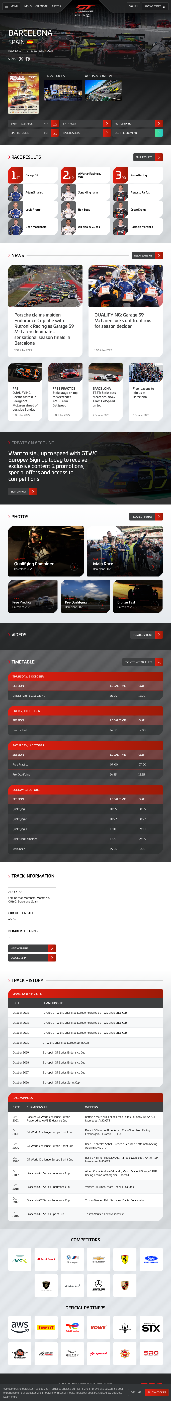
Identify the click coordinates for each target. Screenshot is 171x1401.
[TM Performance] (19, 1353)
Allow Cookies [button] (157, 1392)
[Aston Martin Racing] (19, 1259)
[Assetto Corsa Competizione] (46, 1353)
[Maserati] (124, 1327)
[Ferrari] (124, 1259)
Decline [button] (136, 1392)
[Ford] (151, 1259)
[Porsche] (124, 1285)
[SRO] (151, 1353)
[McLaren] (72, 1285)
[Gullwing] (72, 1353)
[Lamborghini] (46, 1285)
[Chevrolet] (98, 1259)
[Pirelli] (46, 1327)
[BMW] (72, 1259)
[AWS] (19, 1327)
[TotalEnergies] (72, 1327)
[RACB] (124, 1353)
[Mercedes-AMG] (98, 1285)
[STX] (151, 1327)
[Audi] (46, 1259)
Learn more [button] (10, 1396)
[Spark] (98, 1353)
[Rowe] (98, 1327)
